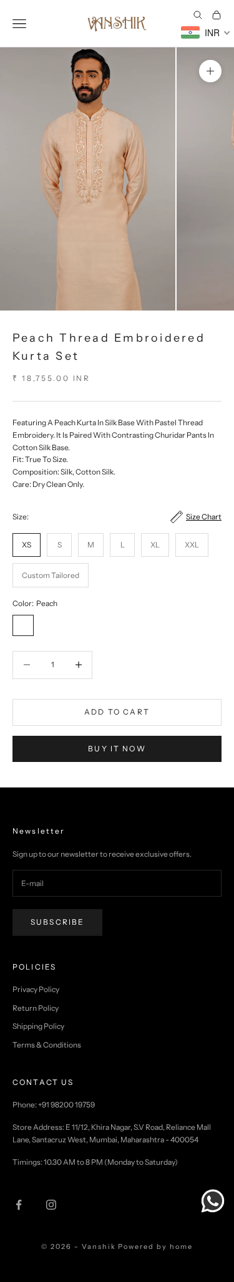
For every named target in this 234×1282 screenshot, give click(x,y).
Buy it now (117, 748)
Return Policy (35, 1008)
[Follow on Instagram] (51, 1204)
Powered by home (155, 1246)
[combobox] (206, 32)
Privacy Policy (35, 989)
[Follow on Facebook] (18, 1204)
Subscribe (57, 922)
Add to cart (117, 711)
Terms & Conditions (46, 1044)
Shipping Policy (38, 1026)
